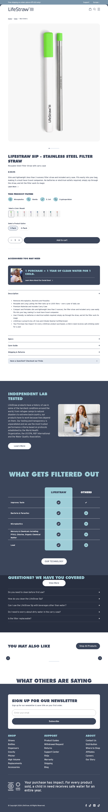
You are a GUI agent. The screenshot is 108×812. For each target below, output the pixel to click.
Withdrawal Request (53, 744)
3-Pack (24, 228)
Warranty (48, 759)
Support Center (51, 752)
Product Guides (51, 740)
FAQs (46, 755)
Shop (15, 19)
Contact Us (91, 740)
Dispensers (13, 748)
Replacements (15, 763)
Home (10, 19)
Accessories (14, 767)
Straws (11, 740)
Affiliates (90, 752)
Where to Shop (93, 748)
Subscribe (54, 721)
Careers (90, 755)
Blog (46, 767)
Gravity (11, 752)
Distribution (91, 744)
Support (86, 2)
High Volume (14, 759)
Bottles (11, 744)
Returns (48, 748)
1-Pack (13, 228)
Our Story (90, 759)
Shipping (48, 763)
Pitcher (11, 755)
